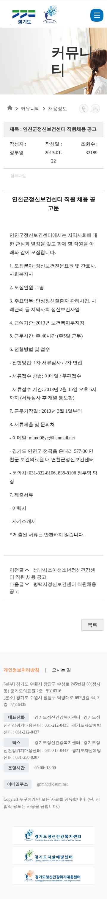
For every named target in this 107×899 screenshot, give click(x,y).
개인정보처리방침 (21, 669)
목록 (92, 624)
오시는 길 (61, 669)
